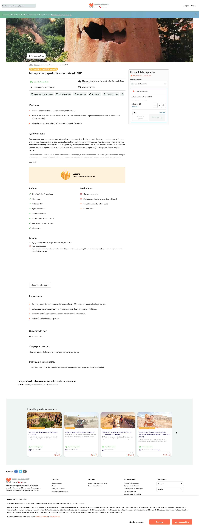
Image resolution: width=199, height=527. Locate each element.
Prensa (54, 486)
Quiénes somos (57, 483)
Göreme (36, 65)
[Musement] (99, 5)
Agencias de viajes (130, 491)
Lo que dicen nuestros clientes (97, 483)
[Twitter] (20, 471)
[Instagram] (25, 471)
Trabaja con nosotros (58, 489)
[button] (148, 91)
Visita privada (142, 91)
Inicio (31, 65)
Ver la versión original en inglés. (61, 15)
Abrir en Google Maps (39, 285)
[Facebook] (16, 471)
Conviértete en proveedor (132, 494)
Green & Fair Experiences (60, 491)
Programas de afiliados (131, 486)
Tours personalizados (95, 486)
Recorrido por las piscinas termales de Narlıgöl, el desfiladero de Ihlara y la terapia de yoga (154, 434)
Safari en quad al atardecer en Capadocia (79, 432)
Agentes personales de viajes (133, 489)
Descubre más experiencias (82, 176)
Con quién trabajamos (131, 483)
